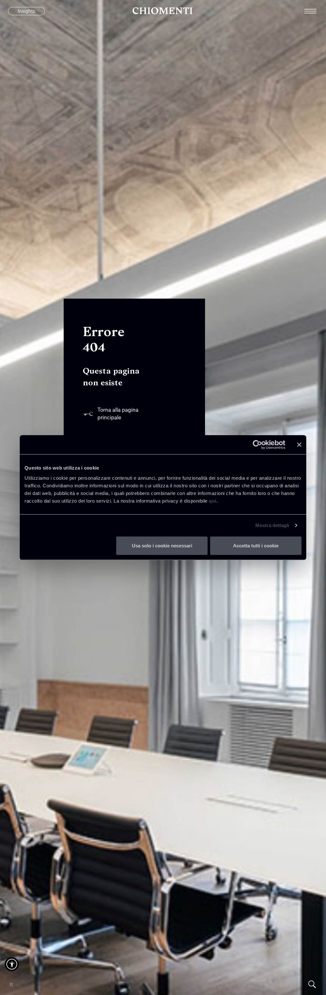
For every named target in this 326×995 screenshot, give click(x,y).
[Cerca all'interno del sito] (312, 984)
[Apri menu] (315, 11)
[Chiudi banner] (299, 445)
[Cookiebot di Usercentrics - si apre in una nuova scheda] (257, 445)
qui (212, 500)
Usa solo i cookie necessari (162, 545)
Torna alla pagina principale (117, 414)
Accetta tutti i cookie (256, 545)
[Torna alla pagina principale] (163, 11)
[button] (11, 964)
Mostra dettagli (272, 525)
